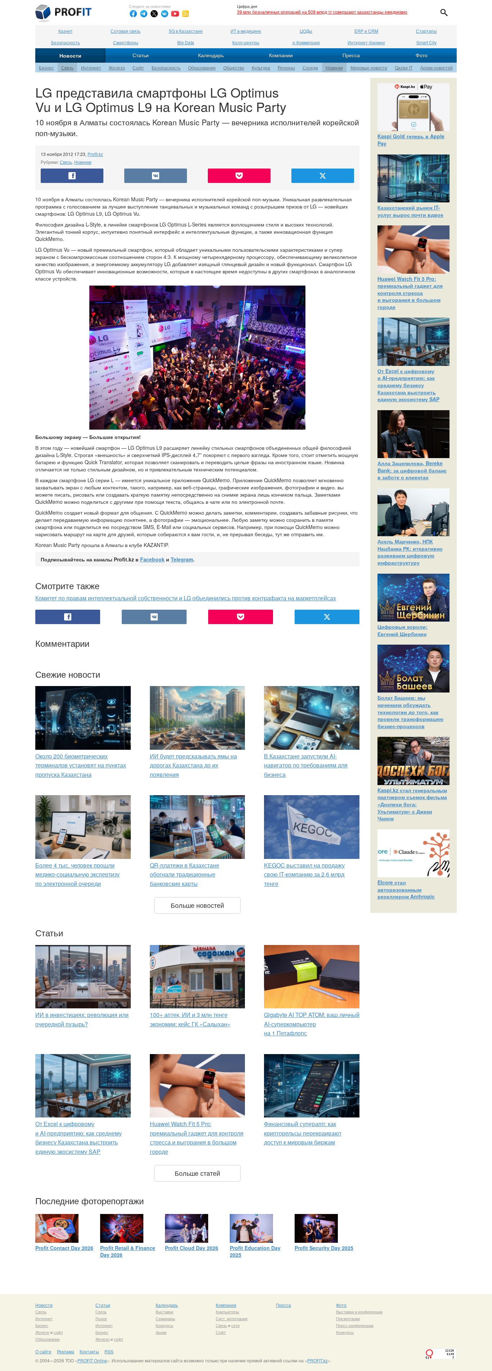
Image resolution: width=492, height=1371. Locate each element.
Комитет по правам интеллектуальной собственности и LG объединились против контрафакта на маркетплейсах (185, 598)
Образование (202, 67)
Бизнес (46, 67)
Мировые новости (368, 67)
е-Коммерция (306, 42)
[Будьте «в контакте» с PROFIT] (164, 13)
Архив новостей (436, 67)
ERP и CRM (366, 31)
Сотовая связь (125, 31)
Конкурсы (164, 1325)
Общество (233, 67)
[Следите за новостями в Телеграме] (143, 13)
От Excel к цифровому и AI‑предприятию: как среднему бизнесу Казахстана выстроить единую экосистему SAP (408, 385)
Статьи (141, 55)
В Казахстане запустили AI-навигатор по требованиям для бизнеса (306, 765)
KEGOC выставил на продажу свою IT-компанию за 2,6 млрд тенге (304, 874)
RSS (108, 1351)
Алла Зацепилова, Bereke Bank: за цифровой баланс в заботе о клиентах (412, 470)
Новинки (334, 67)
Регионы (286, 67)
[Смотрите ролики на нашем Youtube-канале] (175, 13)
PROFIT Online (92, 1360)
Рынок (101, 1318)
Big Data (185, 42)
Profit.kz (95, 154)
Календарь (211, 55)
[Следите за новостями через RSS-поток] (185, 13)
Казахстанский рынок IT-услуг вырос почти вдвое (410, 211)
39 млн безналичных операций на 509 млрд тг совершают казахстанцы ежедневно (322, 12)
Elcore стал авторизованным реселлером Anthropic (406, 889)
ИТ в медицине (246, 31)
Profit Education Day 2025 (255, 1251)
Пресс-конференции (355, 1325)
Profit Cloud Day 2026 (191, 1247)
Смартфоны (125, 42)
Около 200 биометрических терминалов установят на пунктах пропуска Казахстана (80, 765)
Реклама (65, 1351)
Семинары (165, 1318)
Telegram (182, 559)
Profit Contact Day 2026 (64, 1247)
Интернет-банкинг (366, 42)
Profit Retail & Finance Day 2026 (127, 1251)
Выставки (164, 1311)
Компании (281, 55)
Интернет (91, 67)
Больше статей (197, 1173)
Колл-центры (245, 42)
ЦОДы (306, 31)
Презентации (348, 1318)
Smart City (426, 42)
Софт (138, 67)
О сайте (43, 1351)
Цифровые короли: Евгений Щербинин (402, 630)
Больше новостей (197, 905)
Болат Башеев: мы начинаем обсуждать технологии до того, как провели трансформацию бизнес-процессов (410, 711)
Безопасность (65, 42)
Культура (261, 67)
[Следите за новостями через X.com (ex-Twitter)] (154, 13)
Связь (67, 67)
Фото (422, 55)
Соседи (310, 67)
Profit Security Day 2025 (324, 1247)
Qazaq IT (403, 67)
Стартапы (426, 31)
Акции (161, 1332)
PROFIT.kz (317, 1360)
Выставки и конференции (359, 1311)
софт (58, 1332)
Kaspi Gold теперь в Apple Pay (410, 140)
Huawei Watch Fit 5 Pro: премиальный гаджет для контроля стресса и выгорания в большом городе (410, 292)
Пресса (351, 55)
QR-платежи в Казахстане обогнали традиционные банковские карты (184, 874)
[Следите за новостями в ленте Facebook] (133, 13)
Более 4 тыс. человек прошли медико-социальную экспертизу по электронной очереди (77, 874)
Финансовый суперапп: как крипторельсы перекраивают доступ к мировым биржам (302, 1133)
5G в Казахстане (186, 31)
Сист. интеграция (231, 1318)
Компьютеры (227, 1311)
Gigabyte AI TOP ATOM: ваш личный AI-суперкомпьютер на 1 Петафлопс (311, 1024)
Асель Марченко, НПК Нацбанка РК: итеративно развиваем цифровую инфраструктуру (410, 552)
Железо (117, 67)
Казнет (65, 31)
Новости (70, 55)
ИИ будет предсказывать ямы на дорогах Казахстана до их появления (193, 765)
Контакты (89, 1351)
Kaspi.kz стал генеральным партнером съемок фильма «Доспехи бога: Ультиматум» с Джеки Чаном (412, 804)
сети (235, 1325)
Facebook (152, 559)
